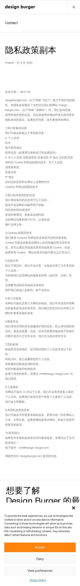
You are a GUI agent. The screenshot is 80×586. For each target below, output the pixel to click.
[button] (73, 508)
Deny (40, 559)
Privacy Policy (38, 580)
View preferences (40, 570)
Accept (40, 547)
